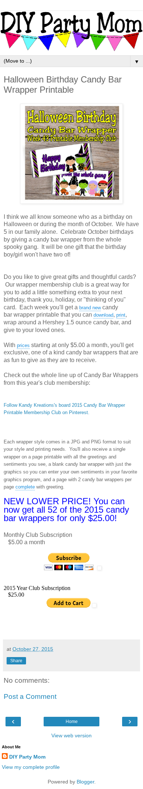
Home (72, 721)
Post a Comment (30, 696)
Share (16, 660)
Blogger (85, 782)
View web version (71, 735)
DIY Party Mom (27, 757)
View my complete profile (31, 767)
